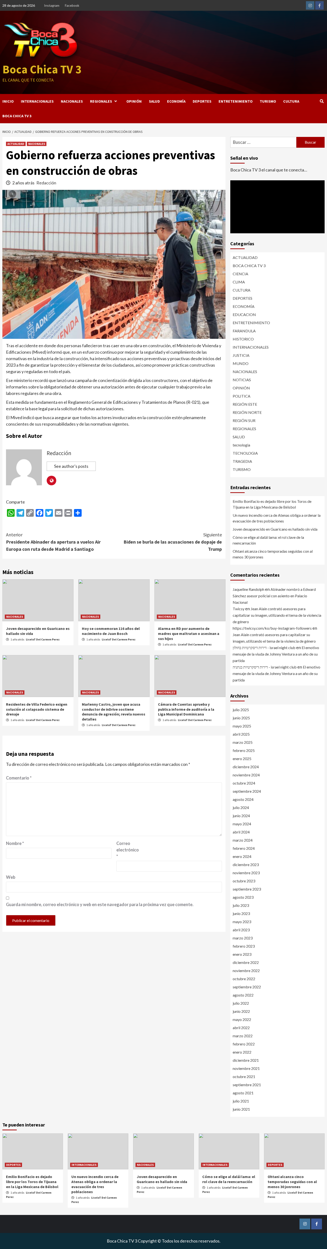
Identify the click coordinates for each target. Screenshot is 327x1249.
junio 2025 (241, 717)
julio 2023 (241, 905)
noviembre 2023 (246, 872)
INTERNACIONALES (37, 101)
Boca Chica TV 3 (41, 69)
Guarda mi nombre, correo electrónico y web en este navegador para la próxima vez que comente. (99, 904)
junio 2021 (241, 1109)
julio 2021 (241, 1101)
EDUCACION (244, 314)
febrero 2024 (244, 848)
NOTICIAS (242, 379)
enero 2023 (242, 954)
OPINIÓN (134, 101)
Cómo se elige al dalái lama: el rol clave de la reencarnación (268, 540)
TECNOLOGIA (245, 453)
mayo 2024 (242, 823)
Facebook (72, 5)
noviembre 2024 (246, 775)
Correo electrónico (127, 850)
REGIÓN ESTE (245, 404)
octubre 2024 (244, 783)
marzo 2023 (243, 938)
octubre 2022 (244, 978)
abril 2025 (241, 734)
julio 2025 (241, 709)
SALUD (154, 101)
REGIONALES (101, 101)
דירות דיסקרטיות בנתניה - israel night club (265, 667)
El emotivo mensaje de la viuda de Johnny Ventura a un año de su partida (276, 654)
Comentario (19, 777)
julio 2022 (241, 1003)
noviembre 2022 (246, 970)
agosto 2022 (243, 995)
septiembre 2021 (247, 1084)
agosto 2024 (243, 799)
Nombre (15, 843)
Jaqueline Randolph (248, 589)
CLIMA (239, 282)
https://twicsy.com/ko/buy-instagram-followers (272, 628)
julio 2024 (241, 807)
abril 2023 (241, 929)
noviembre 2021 (246, 1068)
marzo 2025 (243, 742)
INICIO (8, 101)
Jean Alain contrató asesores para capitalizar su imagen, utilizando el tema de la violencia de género (277, 615)
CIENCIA (240, 273)
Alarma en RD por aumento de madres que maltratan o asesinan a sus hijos (188, 633)
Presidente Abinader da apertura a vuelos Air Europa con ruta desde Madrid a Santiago (53, 542)
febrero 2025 (244, 750)
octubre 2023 (244, 881)
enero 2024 (242, 856)
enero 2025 (242, 758)
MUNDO (240, 363)
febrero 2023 (244, 946)
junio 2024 (241, 815)
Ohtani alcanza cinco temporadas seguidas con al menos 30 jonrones (273, 554)
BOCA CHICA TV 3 (16, 115)
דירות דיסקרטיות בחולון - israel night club (264, 647)
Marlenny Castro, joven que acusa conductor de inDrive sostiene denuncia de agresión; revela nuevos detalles (113, 711)
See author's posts (71, 466)
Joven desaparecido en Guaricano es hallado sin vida (275, 529)
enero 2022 (242, 1052)
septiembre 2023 (247, 889)
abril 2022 (241, 1027)
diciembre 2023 (246, 864)
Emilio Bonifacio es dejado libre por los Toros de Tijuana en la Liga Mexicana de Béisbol (272, 504)
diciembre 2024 (246, 766)
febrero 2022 (244, 1044)
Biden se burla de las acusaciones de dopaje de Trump (173, 542)
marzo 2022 (243, 1035)
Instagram (51, 5)
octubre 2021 (244, 1076)
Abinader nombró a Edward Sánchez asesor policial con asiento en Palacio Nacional (274, 595)
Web (10, 877)
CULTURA (291, 101)
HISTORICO (243, 339)
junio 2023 (241, 913)
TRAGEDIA (242, 461)
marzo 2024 (243, 840)
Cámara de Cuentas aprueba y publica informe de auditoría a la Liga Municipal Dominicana (186, 709)
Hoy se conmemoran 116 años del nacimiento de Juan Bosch (111, 631)
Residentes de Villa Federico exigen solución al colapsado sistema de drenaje (36, 709)
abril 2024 (241, 832)
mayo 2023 (242, 921)
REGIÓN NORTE (247, 412)
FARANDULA (244, 330)
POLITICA (241, 396)
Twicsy (238, 608)
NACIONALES (72, 101)
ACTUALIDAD (15, 144)
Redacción (46, 182)
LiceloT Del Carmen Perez (43, 639)
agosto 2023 (243, 897)
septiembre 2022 (247, 987)
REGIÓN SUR (244, 420)
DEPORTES (202, 101)
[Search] (322, 101)
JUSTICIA (241, 355)
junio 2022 (241, 1011)
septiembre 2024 (247, 791)
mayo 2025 (242, 726)
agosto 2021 (243, 1093)
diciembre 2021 (246, 1060)
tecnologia (241, 445)
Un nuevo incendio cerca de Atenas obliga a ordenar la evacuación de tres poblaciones (277, 518)
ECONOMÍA (176, 101)
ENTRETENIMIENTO (236, 101)
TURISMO (268, 101)
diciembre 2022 (246, 962)
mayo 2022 (242, 1019)
